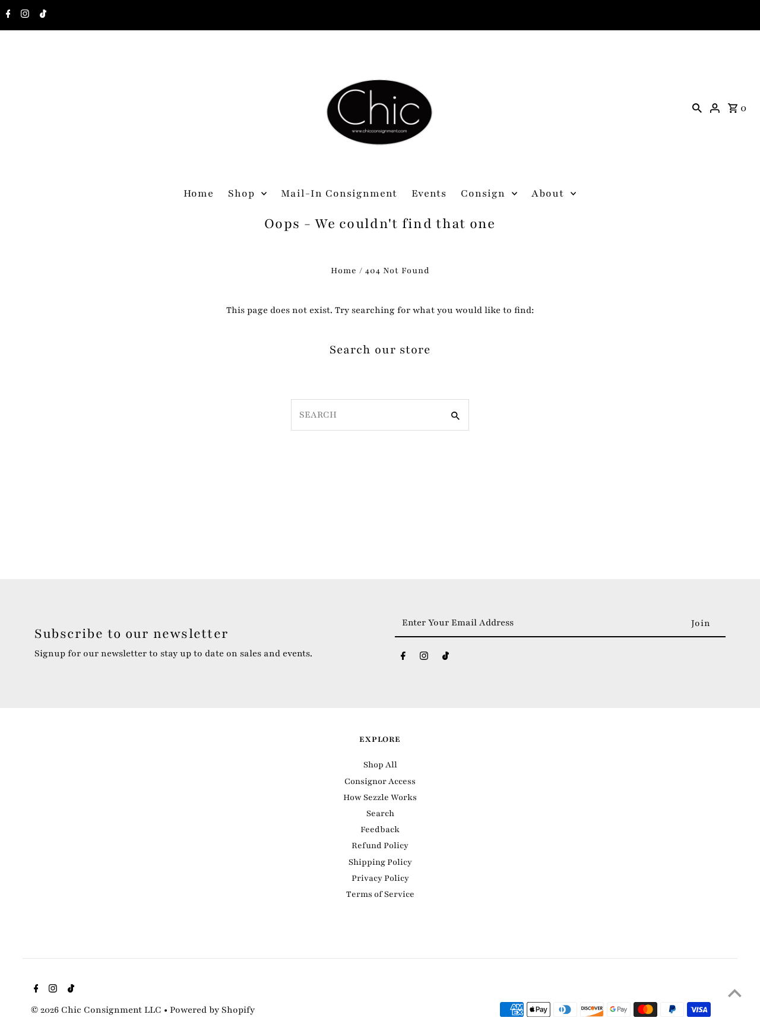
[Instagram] (23, 15)
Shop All (380, 764)
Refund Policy (380, 845)
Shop (241, 193)
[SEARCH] (697, 107)
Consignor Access (380, 781)
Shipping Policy (380, 862)
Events (428, 193)
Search (380, 813)
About (547, 193)
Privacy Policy (380, 878)
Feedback (380, 829)
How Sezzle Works (380, 797)
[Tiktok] (41, 15)
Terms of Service (380, 894)
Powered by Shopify (212, 1010)
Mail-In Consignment (339, 193)
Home (198, 193)
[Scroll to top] (734, 992)
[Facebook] (7, 15)
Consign (483, 193)
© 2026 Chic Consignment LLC (97, 1010)
